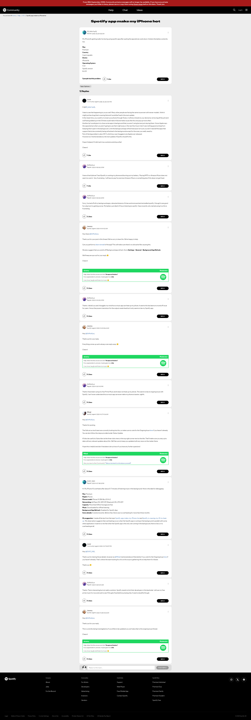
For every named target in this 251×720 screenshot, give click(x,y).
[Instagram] (231, 679)
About (48, 682)
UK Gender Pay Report (103, 716)
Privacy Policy (32, 716)
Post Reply (162, 668)
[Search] (234, 10)
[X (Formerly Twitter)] (237, 679)
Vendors (84, 700)
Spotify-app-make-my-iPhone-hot (127, 518)
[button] (168, 32)
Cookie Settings (44, 716)
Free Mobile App (122, 691)
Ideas (140, 10)
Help (111, 10)
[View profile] (84, 32)
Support (120, 682)
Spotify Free (156, 700)
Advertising (85, 691)
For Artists (84, 682)
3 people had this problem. (91, 78)
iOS (23, 16)
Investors (84, 696)
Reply (163, 79)
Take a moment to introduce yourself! (118, 463)
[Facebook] (244, 679)
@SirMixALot (94, 234)
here (151, 430)
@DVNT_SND (90, 551)
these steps (138, 4)
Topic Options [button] (85, 86)
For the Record (51, 691)
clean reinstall (100, 244)
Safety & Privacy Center (18, 716)
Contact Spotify (122, 696)
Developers (85, 687)
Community (13, 10)
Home (14, 16)
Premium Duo (157, 687)
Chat (125, 10)
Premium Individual (158, 682)
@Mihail (117, 557)
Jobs (47, 687)
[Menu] (246, 10)
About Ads (55, 716)
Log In (240, 10)
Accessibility (65, 716)
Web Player (121, 687)
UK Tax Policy (90, 716)
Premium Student (158, 696)
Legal (6, 716)
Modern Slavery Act (77, 716)
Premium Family (157, 691)
